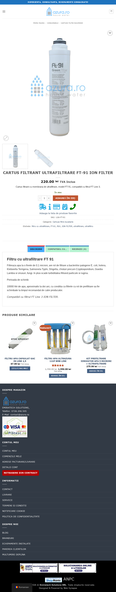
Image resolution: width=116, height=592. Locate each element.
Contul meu (9, 450)
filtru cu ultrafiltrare (40, 226)
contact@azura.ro (19, 414)
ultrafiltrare (78, 226)
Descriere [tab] (36, 249)
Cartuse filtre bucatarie (72, 23)
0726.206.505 (19, 411)
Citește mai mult (20, 368)
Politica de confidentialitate (21, 516)
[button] (4, 11)
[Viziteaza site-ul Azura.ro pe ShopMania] (53, 579)
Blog (5, 532)
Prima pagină (39, 23)
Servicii (7, 500)
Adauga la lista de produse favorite (58, 213)
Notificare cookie (13, 511)
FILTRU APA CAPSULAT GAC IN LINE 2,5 (20, 359)
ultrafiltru (89, 226)
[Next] (107, 85)
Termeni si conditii (14, 505)
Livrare (7, 494)
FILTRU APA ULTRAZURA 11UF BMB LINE (57, 359)
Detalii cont (10, 467)
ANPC (68, 579)
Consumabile (52, 23)
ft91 (59, 226)
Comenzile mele (12, 456)
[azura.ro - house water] (58, 11)
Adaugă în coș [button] (58, 376)
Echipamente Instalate (16, 543)
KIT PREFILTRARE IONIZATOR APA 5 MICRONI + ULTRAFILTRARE (96, 361)
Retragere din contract (20, 472)
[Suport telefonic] (73, 208)
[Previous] (8, 85)
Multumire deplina (13, 554)
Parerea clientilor (14, 549)
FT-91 (53, 226)
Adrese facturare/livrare (18, 461)
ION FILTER (67, 226)
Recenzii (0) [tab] (79, 249)
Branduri (8, 538)
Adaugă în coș (65, 198)
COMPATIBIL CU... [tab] (57, 249)
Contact (7, 489)
